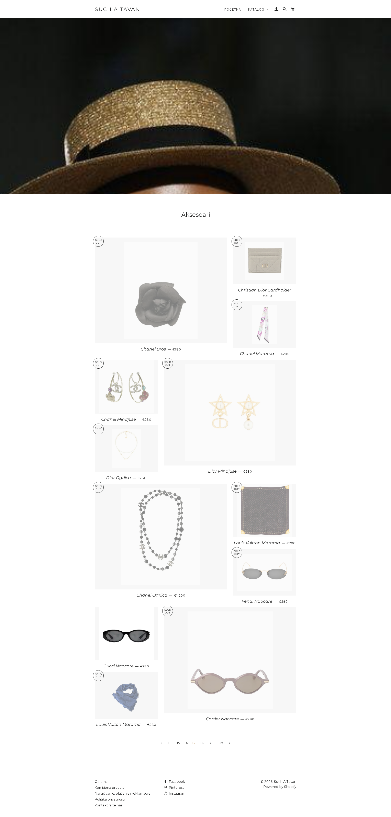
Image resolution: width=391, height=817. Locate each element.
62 (221, 743)
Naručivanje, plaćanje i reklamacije (122, 793)
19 (210, 743)
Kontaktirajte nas (108, 805)
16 (186, 743)
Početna (232, 9)
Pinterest (176, 788)
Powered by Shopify (279, 787)
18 (202, 743)
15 (178, 743)
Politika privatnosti (110, 799)
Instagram (176, 793)
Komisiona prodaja (109, 788)
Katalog (256, 9)
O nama (101, 782)
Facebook (176, 782)
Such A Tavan (117, 9)
